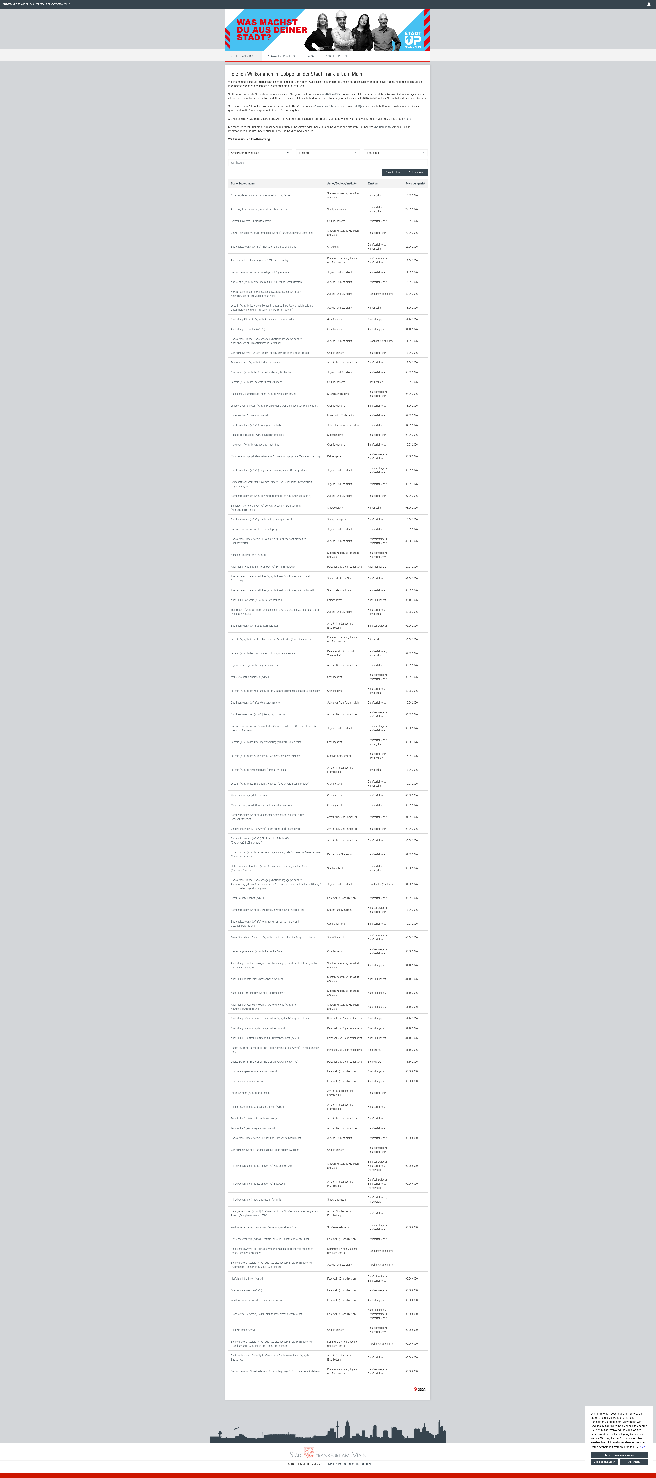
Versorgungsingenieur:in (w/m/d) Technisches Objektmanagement (266, 829)
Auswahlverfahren (281, 56)
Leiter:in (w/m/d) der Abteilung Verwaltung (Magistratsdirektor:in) (266, 742)
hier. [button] (642, 1447)
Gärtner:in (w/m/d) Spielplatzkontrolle (251, 221)
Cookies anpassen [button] (604, 1461)
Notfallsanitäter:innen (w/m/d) (247, 1278)
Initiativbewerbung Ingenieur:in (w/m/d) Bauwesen (258, 1183)
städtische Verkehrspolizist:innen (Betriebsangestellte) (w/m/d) (264, 1227)
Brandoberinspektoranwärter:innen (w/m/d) (254, 1071)
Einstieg (373, 183)
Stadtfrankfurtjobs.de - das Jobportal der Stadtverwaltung (36, 4)
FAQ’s (359, 106)
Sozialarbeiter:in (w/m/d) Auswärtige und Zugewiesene (260, 272)
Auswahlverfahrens (326, 106)
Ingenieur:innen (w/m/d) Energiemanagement (255, 665)
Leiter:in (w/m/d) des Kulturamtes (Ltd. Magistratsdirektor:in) (263, 653)
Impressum (334, 1464)
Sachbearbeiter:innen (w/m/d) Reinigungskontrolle (258, 714)
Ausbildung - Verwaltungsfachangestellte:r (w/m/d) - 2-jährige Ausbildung (270, 1018)
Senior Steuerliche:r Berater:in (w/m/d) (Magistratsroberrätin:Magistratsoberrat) (273, 937)
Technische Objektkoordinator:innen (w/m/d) (254, 1118)
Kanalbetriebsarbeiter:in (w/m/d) (248, 555)
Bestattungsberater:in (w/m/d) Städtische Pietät (257, 951)
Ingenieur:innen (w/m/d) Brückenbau (250, 1093)
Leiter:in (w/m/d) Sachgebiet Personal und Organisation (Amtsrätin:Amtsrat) (272, 639)
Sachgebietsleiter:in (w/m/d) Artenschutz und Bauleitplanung (263, 246)
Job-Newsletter (330, 94)
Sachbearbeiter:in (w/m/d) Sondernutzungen (255, 625)
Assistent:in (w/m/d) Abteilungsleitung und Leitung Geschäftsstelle (266, 282)
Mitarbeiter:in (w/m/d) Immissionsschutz (253, 795)
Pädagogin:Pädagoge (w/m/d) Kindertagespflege (257, 435)
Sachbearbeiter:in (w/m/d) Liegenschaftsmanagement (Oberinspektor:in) (269, 470)
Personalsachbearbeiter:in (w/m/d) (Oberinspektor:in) (259, 260)
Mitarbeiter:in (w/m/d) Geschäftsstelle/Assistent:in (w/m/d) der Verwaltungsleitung (275, 456)
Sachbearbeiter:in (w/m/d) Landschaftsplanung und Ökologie (263, 519)
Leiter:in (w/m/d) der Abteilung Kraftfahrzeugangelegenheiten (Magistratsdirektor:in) (276, 691)
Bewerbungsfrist (415, 183)
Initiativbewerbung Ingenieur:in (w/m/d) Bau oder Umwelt (261, 1166)
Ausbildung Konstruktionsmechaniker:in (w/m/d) (257, 979)
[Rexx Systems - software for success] (420, 1389)
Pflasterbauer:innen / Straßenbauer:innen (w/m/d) (258, 1107)
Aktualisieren (416, 172)
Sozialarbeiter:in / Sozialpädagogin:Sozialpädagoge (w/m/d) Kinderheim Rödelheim (275, 1371)
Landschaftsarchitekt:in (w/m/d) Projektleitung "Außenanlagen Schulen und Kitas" (275, 405)
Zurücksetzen (393, 172)
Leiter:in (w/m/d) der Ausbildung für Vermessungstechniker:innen (265, 756)
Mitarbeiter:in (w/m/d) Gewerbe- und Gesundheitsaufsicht (262, 805)
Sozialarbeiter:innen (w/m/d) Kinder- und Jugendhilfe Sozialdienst (266, 1138)
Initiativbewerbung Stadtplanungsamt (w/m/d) (256, 1199)
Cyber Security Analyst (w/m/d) (248, 898)
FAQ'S (310, 56)
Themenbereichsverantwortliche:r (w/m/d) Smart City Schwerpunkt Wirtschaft (272, 590)
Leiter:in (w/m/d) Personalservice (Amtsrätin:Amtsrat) (259, 770)
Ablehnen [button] (634, 1461)
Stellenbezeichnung (243, 183)
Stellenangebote (243, 56)
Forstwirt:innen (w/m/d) (243, 1330)
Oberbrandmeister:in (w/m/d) (246, 1290)
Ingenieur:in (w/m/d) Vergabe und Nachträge (255, 444)
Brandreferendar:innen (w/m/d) (247, 1081)
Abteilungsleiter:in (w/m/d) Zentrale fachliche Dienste (259, 209)
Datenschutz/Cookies (357, 1464)
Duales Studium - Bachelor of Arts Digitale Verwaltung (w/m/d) (264, 1061)
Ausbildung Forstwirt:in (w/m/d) (248, 329)
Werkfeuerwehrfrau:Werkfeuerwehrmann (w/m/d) (257, 1300)
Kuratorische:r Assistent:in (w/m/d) (250, 415)
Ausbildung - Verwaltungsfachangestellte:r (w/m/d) (258, 1028)
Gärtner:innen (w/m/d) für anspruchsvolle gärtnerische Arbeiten (265, 1150)
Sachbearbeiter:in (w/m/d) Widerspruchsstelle (255, 702)
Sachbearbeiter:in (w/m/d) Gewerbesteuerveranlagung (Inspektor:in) (267, 910)
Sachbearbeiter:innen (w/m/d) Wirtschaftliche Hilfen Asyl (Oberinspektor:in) (271, 496)
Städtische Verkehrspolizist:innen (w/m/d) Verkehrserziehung (263, 394)
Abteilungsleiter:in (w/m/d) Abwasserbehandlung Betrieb (261, 195)
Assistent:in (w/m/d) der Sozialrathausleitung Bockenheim (262, 372)
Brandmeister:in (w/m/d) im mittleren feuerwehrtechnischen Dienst (266, 1314)
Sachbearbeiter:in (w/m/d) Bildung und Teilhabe (256, 425)
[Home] (328, 30)
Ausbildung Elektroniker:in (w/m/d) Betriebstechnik (258, 993)
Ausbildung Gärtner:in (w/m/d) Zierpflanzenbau (256, 600)
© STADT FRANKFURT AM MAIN (305, 1464)
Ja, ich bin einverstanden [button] (619, 1455)
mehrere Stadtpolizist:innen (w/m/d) (250, 677)
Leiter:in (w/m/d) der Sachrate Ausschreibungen (256, 382)
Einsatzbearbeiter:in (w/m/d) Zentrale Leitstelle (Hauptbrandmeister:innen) (270, 1239)
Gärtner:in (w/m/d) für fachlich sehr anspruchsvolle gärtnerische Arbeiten (270, 353)
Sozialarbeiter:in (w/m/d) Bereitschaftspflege (255, 529)
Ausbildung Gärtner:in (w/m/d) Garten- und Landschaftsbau (263, 319)
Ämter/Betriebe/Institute (341, 183)
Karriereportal (337, 56)
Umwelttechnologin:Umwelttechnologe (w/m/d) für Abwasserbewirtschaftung (272, 233)
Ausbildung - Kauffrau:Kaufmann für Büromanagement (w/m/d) (265, 1038)
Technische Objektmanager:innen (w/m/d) (253, 1128)
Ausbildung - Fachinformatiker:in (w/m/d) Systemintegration (263, 566)
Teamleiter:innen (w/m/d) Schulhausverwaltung (256, 362)
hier (407, 119)
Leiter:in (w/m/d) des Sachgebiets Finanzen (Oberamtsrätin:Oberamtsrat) (270, 783)
